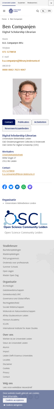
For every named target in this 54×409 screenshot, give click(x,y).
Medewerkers (32, 3)
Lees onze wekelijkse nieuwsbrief (17, 387)
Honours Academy (11, 319)
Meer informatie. (10, 396)
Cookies (6, 368)
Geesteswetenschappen (13, 290)
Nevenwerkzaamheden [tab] (17, 128)
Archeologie (8, 286)
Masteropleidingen (11, 254)
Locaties (6, 360)
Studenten (21, 3)
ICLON (5, 324)
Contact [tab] (9, 122)
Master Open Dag (11, 275)
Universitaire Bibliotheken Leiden (20, 203)
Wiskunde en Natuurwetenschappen (19, 311)
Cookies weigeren (14, 405)
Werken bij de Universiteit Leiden (17, 338)
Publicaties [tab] (23, 122)
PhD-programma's (11, 258)
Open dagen (8, 271)
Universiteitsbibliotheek (12, 154)
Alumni (6, 347)
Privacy (6, 372)
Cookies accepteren (15, 400)
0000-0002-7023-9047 (14, 69)
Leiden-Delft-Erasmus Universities (18, 355)
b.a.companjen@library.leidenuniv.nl (21, 60)
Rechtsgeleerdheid (11, 303)
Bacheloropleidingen (12, 250)
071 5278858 (9, 51)
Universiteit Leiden (9, 3)
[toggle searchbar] (37, 11)
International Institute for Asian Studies (20, 328)
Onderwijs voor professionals (16, 262)
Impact (6, 351)
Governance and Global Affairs (16, 298)
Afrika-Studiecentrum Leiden (15, 315)
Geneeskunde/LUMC (12, 294)
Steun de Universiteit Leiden (15, 343)
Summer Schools (10, 267)
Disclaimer (7, 364)
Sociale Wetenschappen (13, 307)
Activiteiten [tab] (40, 122)
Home (4, 19)
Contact (6, 377)
